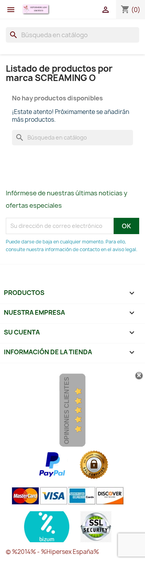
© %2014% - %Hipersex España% (52, 552)
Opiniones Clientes (66, 410)
